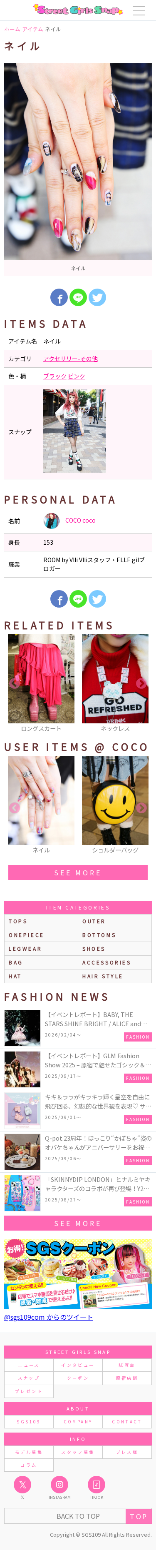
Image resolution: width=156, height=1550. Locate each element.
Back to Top (78, 1516)
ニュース (29, 1365)
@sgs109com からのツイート (48, 1317)
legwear (25, 948)
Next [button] (141, 684)
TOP (139, 1516)
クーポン (78, 1378)
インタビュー (77, 1365)
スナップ (29, 1378)
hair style (103, 975)
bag (16, 962)
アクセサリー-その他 (70, 358)
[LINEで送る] (78, 297)
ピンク (76, 376)
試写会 (127, 1365)
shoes (94, 948)
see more (78, 872)
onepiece (27, 934)
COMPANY (78, 1421)
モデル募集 (29, 1452)
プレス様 (127, 1452)
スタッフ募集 (77, 1452)
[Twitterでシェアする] (97, 297)
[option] (78, 169)
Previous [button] (14, 684)
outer (94, 921)
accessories (106, 962)
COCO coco (80, 520)
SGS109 (29, 1421)
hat (15, 975)
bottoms (99, 934)
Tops (18, 921)
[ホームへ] (78, 9)
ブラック (55, 376)
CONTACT (127, 1421)
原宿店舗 (127, 1378)
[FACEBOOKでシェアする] (59, 297)
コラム (28, 1465)
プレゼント (29, 1391)
